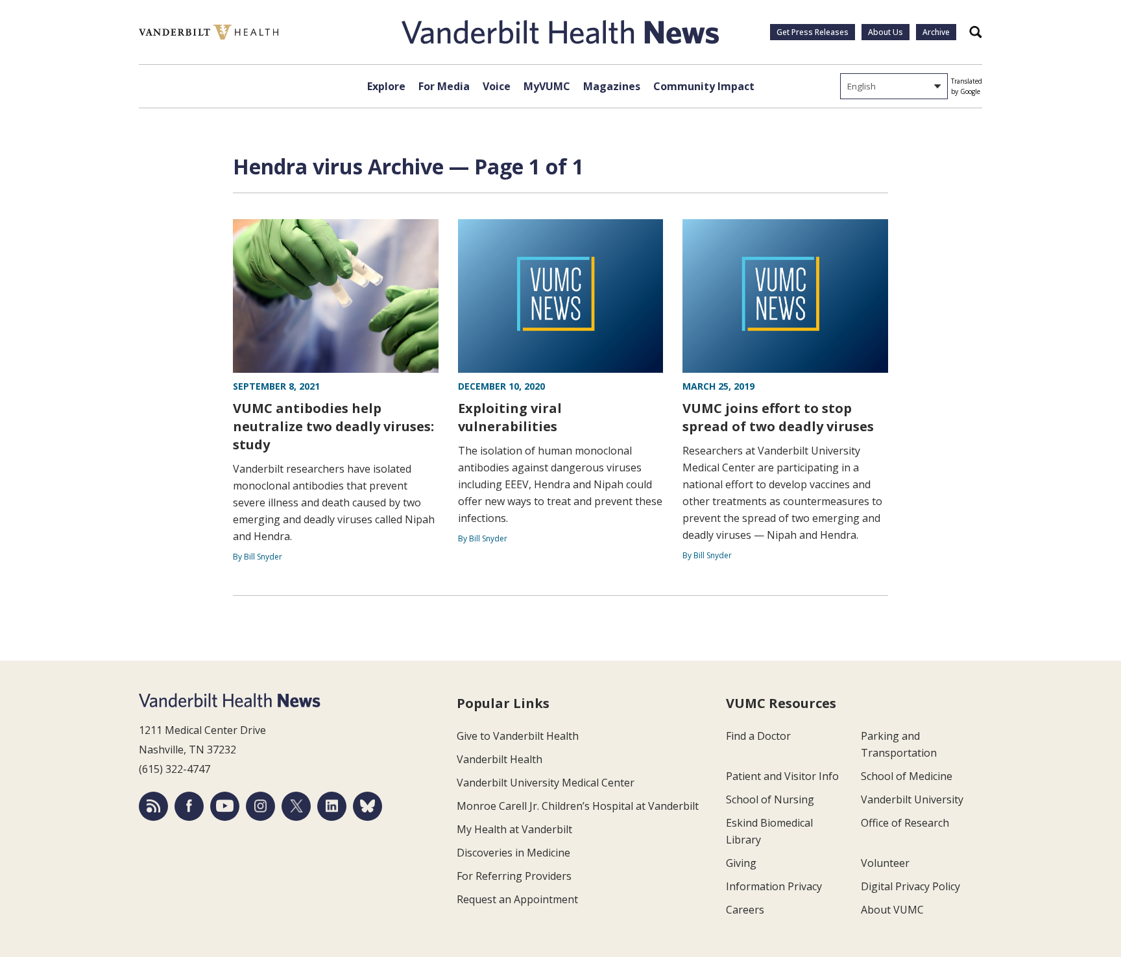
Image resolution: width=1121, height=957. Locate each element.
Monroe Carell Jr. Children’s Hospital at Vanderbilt (578, 806)
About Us (885, 32)
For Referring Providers (514, 876)
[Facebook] (189, 806)
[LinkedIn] (331, 806)
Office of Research (905, 823)
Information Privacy (774, 886)
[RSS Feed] (153, 806)
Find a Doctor (758, 736)
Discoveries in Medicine (513, 852)
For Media (444, 86)
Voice (497, 86)
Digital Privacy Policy (910, 886)
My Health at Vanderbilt (514, 829)
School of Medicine (906, 776)
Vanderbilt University (912, 799)
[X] (296, 806)
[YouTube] (224, 806)
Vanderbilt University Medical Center (545, 782)
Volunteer (885, 863)
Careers (745, 910)
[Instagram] (260, 806)
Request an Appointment (517, 899)
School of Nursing (770, 799)
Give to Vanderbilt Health (518, 736)
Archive (936, 32)
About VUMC (892, 910)
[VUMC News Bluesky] (367, 806)
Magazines (611, 86)
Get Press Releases (813, 32)
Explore (386, 86)
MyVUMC (547, 86)
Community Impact (703, 86)
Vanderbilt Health (499, 759)
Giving (741, 863)
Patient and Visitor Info (782, 776)
